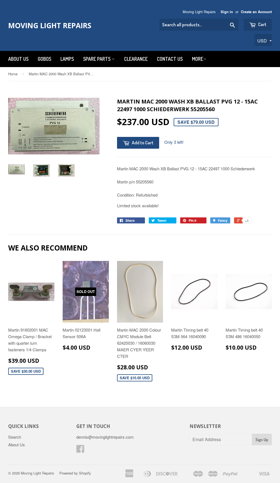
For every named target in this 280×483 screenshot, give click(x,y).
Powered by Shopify (75, 473)
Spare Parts (97, 59)
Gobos (44, 59)
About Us (18, 59)
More (197, 59)
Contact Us (170, 59)
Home (13, 73)
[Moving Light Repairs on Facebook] (80, 450)
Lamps (67, 59)
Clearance (136, 59)
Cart (261, 24)
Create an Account (256, 11)
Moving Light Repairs (49, 25)
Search (14, 437)
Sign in (227, 11)
